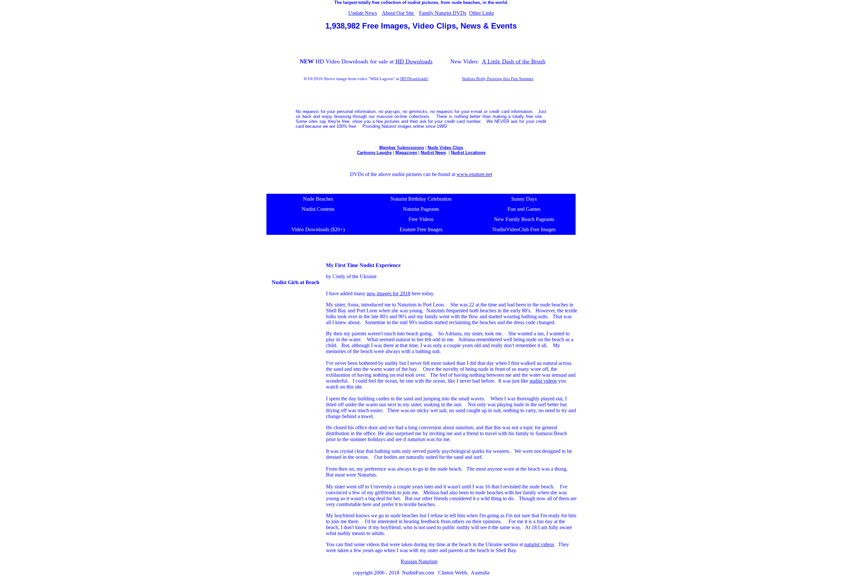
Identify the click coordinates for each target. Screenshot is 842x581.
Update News (362, 13)
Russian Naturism (419, 561)
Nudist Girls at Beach (295, 282)
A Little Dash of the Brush (513, 61)
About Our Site (398, 13)
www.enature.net (474, 174)
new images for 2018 (388, 293)
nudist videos (543, 381)
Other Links (481, 13)
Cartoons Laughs (374, 152)
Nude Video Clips (445, 147)
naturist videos (539, 544)
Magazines (406, 152)
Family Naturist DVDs (442, 13)
